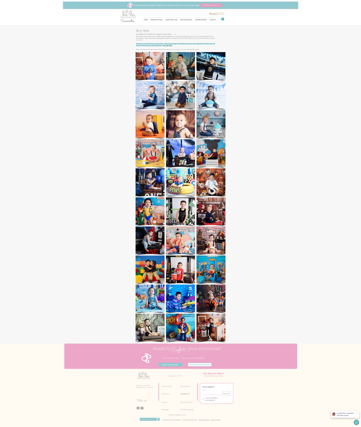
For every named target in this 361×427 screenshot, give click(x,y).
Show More (180, 343)
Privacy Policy (204, 420)
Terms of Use (216, 420)
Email (204, 390)
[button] (222, 18)
